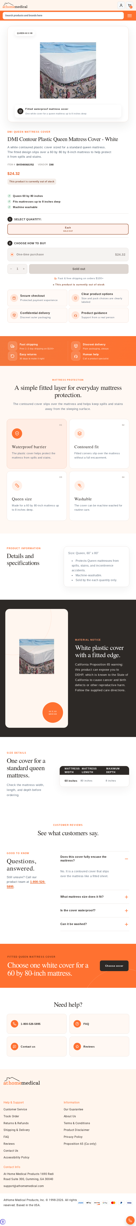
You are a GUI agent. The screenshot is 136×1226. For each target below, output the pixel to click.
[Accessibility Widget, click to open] (2, 1222)
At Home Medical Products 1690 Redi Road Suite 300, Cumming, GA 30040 (29, 1176)
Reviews (9, 1143)
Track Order (11, 1116)
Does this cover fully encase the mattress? (83, 858)
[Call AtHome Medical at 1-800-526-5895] (130, 1220)
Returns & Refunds (16, 1123)
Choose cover (114, 965)
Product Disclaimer (76, 1130)
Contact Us (11, 1150)
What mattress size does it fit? (82, 896)
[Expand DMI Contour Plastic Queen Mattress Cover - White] (68, 70)
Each (68, 227)
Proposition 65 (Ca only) (80, 1143)
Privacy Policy (73, 1137)
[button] (129, 5)
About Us (70, 1116)
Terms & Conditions (77, 1123)
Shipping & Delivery (17, 1130)
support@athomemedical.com (24, 1186)
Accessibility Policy (17, 1157)
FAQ (6, 1137)
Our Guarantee (73, 1109)
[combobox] (63, 15)
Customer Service (15, 1109)
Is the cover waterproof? (77, 910)
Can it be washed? (73, 924)
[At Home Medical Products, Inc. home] (15, 5)
